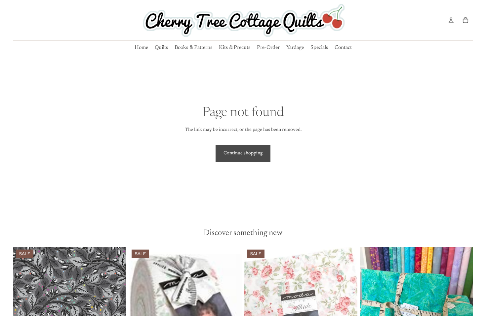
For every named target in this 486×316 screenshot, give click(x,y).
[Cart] (465, 20)
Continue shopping (243, 153)
